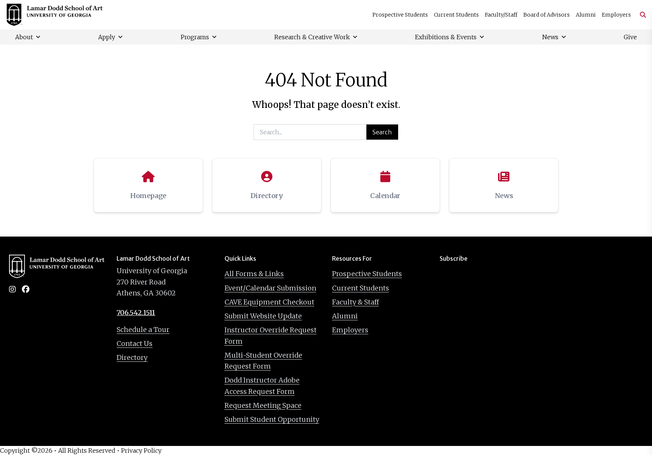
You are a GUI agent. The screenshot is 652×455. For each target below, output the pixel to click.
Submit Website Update (263, 316)
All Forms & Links (254, 273)
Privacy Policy (141, 450)
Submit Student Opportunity (272, 419)
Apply (106, 37)
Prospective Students (400, 14)
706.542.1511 (136, 312)
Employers (616, 14)
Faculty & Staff (355, 302)
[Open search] (640, 14)
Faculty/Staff (501, 14)
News (550, 37)
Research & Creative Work (312, 37)
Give (630, 37)
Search (382, 132)
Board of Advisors (546, 14)
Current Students (456, 14)
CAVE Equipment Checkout (269, 302)
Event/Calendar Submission (270, 288)
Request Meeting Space (263, 405)
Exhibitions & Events (446, 37)
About (24, 37)
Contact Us (134, 343)
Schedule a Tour (143, 329)
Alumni (586, 14)
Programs (195, 37)
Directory (132, 357)
